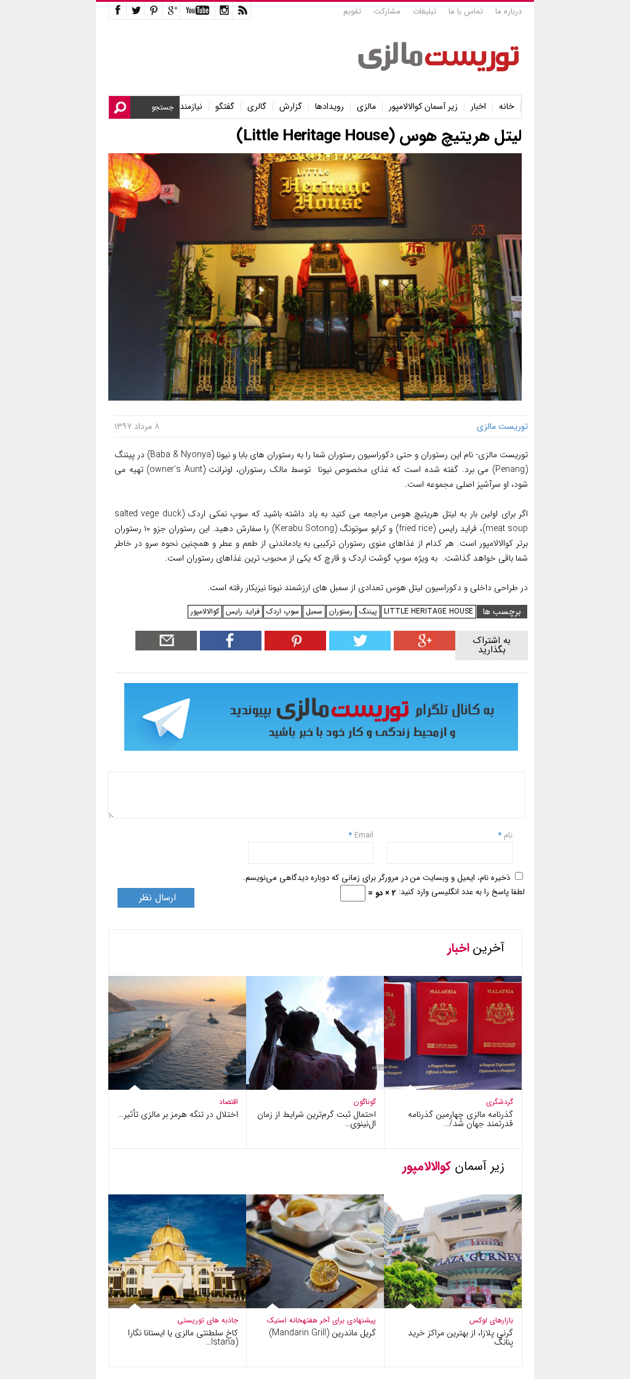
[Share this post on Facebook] (293, 647)
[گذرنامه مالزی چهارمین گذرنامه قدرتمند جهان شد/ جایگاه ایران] (444, 1087)
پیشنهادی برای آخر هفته (339, 1320)
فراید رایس (243, 611)
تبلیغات (424, 11)
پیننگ (368, 611)
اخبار (478, 106)
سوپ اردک (282, 611)
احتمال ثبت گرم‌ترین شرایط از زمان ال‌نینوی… (316, 1119)
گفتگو (224, 106)
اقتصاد (228, 1102)
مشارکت (387, 11)
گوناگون (365, 1102)
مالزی (366, 106)
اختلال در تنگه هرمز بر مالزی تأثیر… (178, 1114)
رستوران (341, 611)
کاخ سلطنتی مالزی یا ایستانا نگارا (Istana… (183, 1337)
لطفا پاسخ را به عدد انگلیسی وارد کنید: (462, 891)
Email (363, 835)
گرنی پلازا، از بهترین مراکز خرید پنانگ (460, 1337)
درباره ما (508, 11)
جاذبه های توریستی (207, 1320)
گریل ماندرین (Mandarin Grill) (322, 1333)
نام (506, 835)
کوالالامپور (205, 611)
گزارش (290, 106)
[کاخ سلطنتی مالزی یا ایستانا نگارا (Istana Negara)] (168, 1305)
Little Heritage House (428, 611)
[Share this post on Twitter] (358, 647)
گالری (256, 106)
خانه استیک (285, 1320)
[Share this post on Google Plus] (423, 647)
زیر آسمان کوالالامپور (423, 106)
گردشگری (499, 1102)
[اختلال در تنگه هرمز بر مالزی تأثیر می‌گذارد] (168, 1087)
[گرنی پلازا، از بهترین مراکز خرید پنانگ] (444, 1305)
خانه (506, 106)
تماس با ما (466, 11)
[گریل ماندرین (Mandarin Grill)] (306, 1305)
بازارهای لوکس (491, 1320)
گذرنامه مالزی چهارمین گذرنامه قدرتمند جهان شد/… (460, 1119)
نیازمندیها (186, 106)
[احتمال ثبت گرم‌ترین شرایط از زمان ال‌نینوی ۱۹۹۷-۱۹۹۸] (306, 1087)
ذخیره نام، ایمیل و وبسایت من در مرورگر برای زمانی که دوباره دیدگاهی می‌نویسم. (376, 877)
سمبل (314, 611)
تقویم (352, 11)
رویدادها (329, 106)
